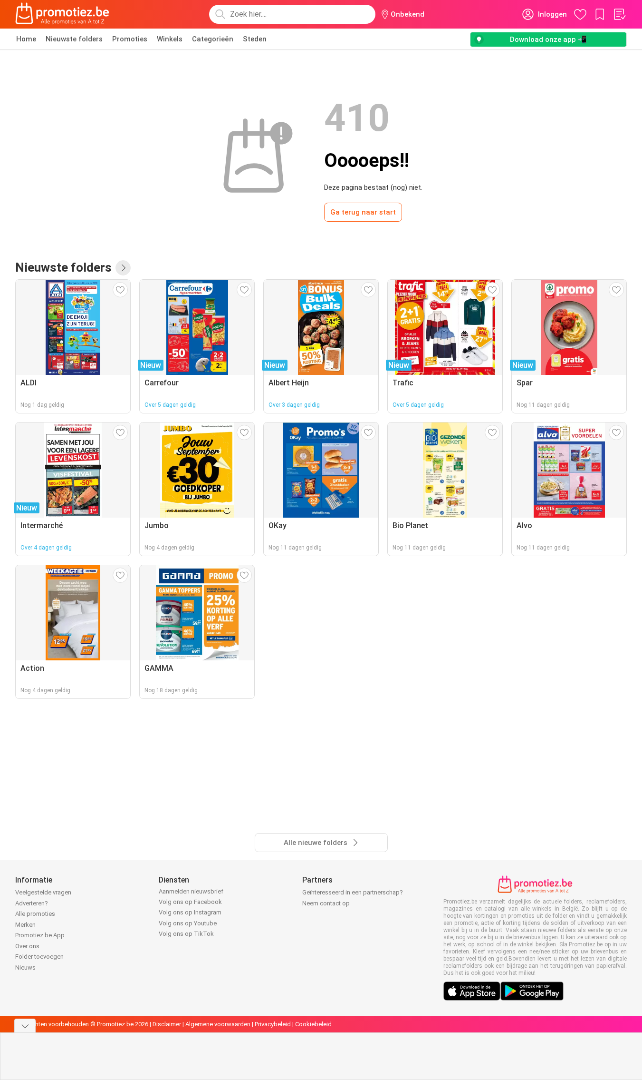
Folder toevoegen (39, 956)
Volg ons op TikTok (186, 933)
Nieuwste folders (74, 39)
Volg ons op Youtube (188, 923)
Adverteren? (31, 903)
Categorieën (212, 39)
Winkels (169, 39)
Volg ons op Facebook (190, 901)
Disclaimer (167, 1024)
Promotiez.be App (40, 935)
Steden (255, 39)
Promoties (129, 39)
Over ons (27, 946)
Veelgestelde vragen (43, 892)
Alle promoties (35, 913)
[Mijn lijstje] (619, 14)
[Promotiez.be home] (62, 14)
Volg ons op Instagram (190, 912)
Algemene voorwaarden (217, 1024)
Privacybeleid (273, 1024)
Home (26, 39)
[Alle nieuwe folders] (123, 267)
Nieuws (25, 967)
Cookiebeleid (313, 1024)
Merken (25, 924)
